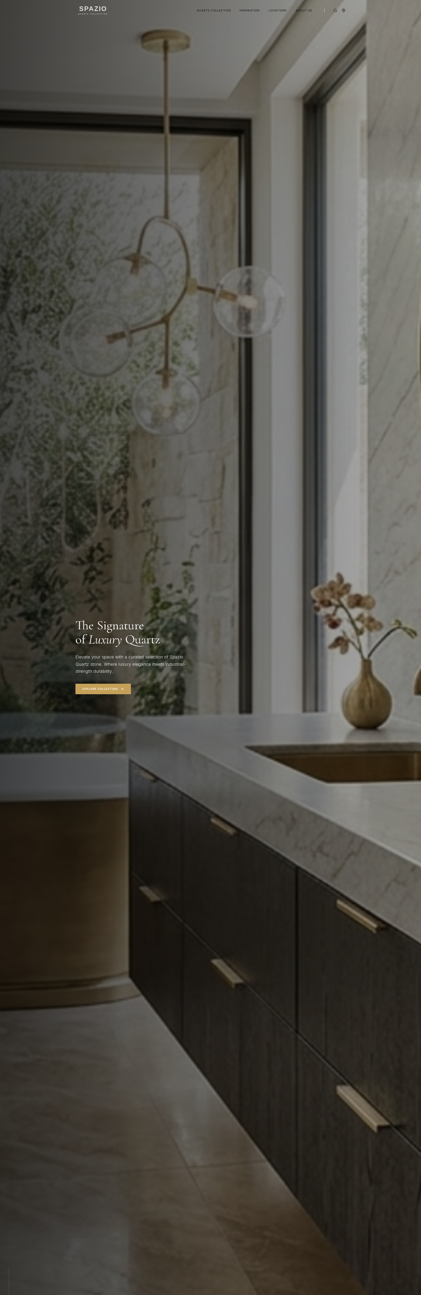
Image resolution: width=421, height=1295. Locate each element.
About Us (304, 10)
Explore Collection (100, 688)
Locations (278, 10)
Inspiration (250, 10)
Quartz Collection (214, 10)
